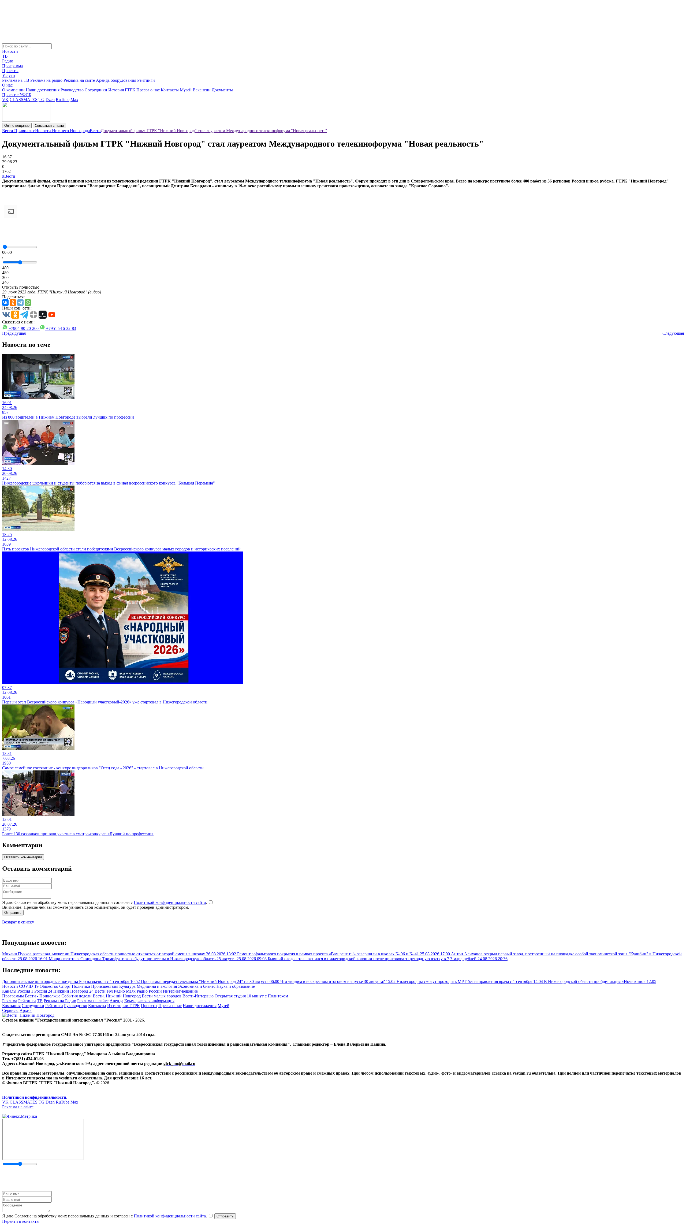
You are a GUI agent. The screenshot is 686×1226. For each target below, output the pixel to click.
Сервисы (10, 1010)
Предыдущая (14, 333)
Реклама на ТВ (15, 80)
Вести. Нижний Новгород (117, 996)
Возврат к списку (18, 922)
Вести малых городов (161, 996)
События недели (76, 996)
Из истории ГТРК (123, 1005)
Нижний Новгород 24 (73, 991)
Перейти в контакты (20, 1221)
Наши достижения (42, 90)
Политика (81, 986)
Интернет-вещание (180, 991)
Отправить (12, 913)
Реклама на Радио (60, 1000)
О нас (7, 85)
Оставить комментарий (23, 857)
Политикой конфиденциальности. (34, 1097)
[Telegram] (20, 302)
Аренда (116, 1000)
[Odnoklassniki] (13, 302)
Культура (127, 986)
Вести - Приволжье (42, 996)
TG (41, 99)
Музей (186, 90)
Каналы (9, 991)
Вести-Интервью (198, 996)
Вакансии (202, 90)
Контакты (170, 90)
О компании (13, 90)
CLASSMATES (24, 99)
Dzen (50, 99)
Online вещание (16, 126)
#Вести (8, 176)
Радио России (149, 991)
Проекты (10, 70)
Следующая (673, 333)
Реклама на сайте (79, 80)
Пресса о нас (148, 90)
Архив (26, 1010)
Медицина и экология (157, 986)
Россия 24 (43, 991)
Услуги (8, 75)
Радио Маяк (125, 991)
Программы (13, 996)
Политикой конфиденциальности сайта (170, 902)
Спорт (65, 986)
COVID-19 (29, 986)
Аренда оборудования (116, 80)
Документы (222, 90)
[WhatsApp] (28, 302)
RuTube (62, 99)
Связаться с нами (49, 126)
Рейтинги (146, 80)
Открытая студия (230, 996)
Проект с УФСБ (16, 94)
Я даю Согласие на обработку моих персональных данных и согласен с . (105, 902)
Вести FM (104, 991)
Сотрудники (96, 90)
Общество (49, 986)
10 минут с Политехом (267, 996)
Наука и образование (236, 986)
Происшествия (104, 986)
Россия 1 (25, 991)
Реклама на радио (46, 80)
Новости (10, 51)
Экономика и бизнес (196, 986)
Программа (12, 66)
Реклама (9, 1000)
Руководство (72, 90)
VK (5, 99)
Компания (11, 1005)
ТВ (5, 56)
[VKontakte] (5, 302)
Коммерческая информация (149, 1000)
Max (74, 99)
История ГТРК (121, 90)
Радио (7, 61)
